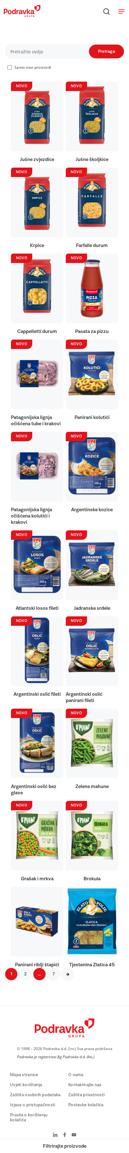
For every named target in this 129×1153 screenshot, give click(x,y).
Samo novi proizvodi (32, 67)
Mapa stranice (24, 1075)
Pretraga (106, 51)
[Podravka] (22, 15)
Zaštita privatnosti (86, 1095)
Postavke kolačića (86, 1105)
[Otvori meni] (121, 11)
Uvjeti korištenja (26, 1085)
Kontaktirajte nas (85, 1085)
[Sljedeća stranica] (67, 974)
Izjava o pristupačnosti (32, 1105)
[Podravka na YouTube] (74, 1135)
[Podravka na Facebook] (64, 1135)
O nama (76, 1075)
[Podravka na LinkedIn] (55, 1135)
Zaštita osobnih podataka (35, 1095)
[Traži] (106, 11)
